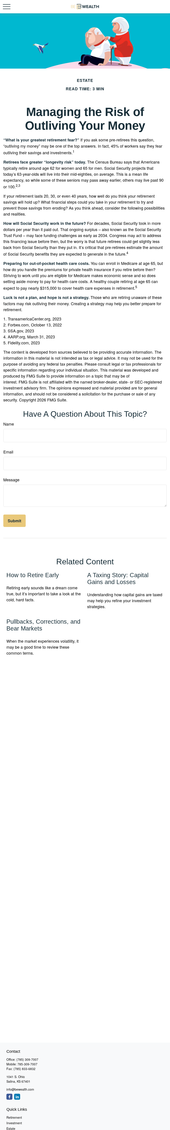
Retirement (14, 1117)
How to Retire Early (32, 575)
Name (8, 424)
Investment (14, 1123)
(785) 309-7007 (27, 1059)
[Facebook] (9, 1097)
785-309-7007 (27, 1064)
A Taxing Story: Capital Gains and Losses (118, 578)
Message (11, 479)
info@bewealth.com (20, 1089)
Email (8, 452)
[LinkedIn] (17, 1097)
